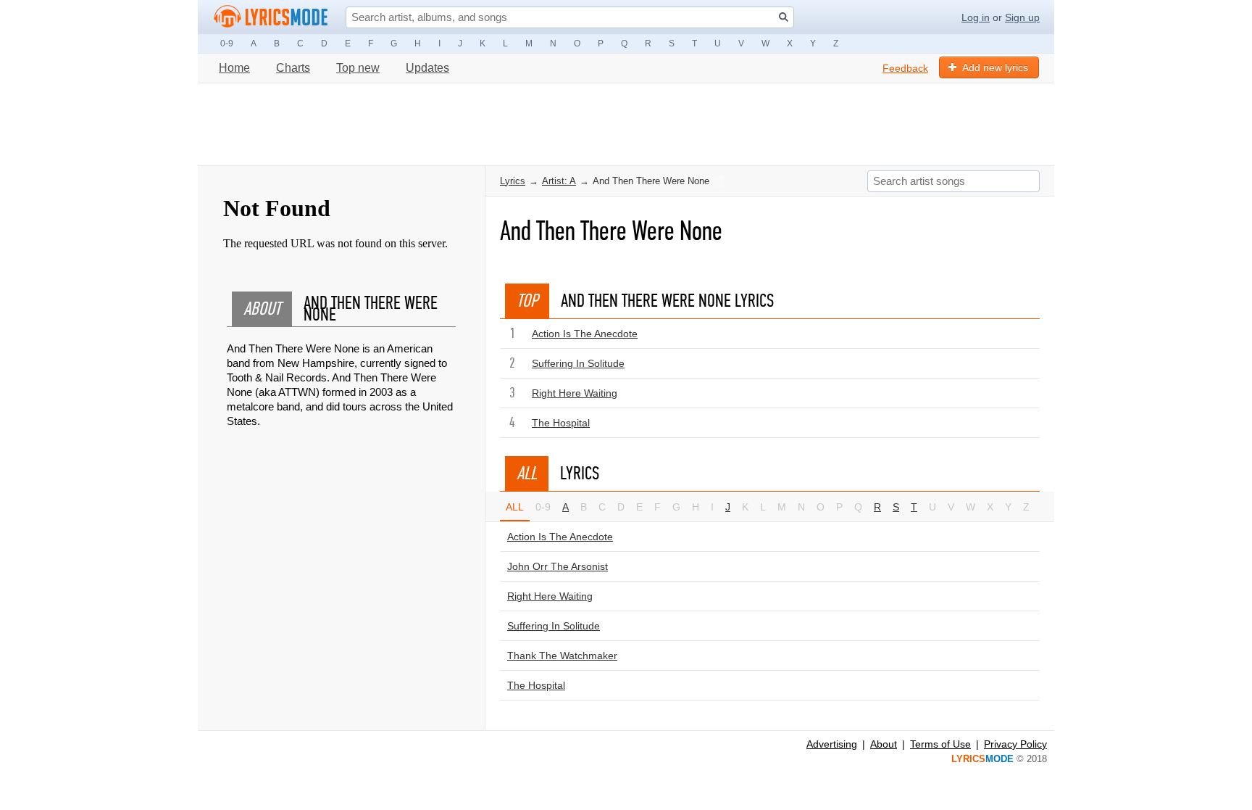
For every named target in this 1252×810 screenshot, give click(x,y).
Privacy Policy (1015, 744)
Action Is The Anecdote (585, 333)
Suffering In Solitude (578, 363)
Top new (358, 68)
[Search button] (783, 17)
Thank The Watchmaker (562, 655)
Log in (975, 17)
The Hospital (561, 423)
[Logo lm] (271, 16)
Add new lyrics (995, 67)
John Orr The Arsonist (557, 566)
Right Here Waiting (574, 393)
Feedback (905, 68)
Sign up (1022, 17)
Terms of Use (940, 744)
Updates (427, 68)
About (883, 744)
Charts (293, 68)
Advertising (831, 744)
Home (234, 68)
